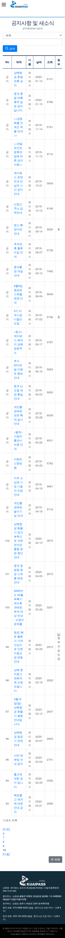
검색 (12, 48)
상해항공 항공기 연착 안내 (18, 738)
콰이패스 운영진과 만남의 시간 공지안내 (18, 183)
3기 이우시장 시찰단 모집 (18, 317)
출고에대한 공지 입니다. (18, 780)
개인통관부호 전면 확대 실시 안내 (18, 415)
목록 (57, 859)
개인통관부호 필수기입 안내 (18, 509)
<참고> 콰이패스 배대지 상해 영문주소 (18, 342)
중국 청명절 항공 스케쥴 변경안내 (18, 574)
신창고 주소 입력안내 (18, 208)
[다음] (6, 854)
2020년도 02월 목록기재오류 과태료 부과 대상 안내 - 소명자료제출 (19, 607)
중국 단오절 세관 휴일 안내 (18, 392)
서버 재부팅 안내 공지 (18, 759)
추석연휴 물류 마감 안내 (18, 250)
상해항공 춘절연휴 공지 (18, 79)
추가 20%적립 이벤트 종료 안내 (18, 369)
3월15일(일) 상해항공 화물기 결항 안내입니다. (18, 711)
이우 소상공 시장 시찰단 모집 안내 (18, 486)
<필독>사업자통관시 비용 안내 (18, 440)
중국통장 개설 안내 (18, 271)
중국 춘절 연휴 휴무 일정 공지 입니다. (18, 102)
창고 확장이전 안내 (18, 229)
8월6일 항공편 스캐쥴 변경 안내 (18, 294)
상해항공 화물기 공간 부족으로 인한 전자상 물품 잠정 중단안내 (18, 540)
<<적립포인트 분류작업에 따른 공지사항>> (18, 154)
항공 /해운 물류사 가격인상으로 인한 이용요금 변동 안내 (19, 646)
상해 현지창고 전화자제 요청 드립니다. (18, 680)
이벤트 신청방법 (18, 463)
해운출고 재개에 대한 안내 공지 (18, 803)
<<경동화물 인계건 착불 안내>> (18, 127)
